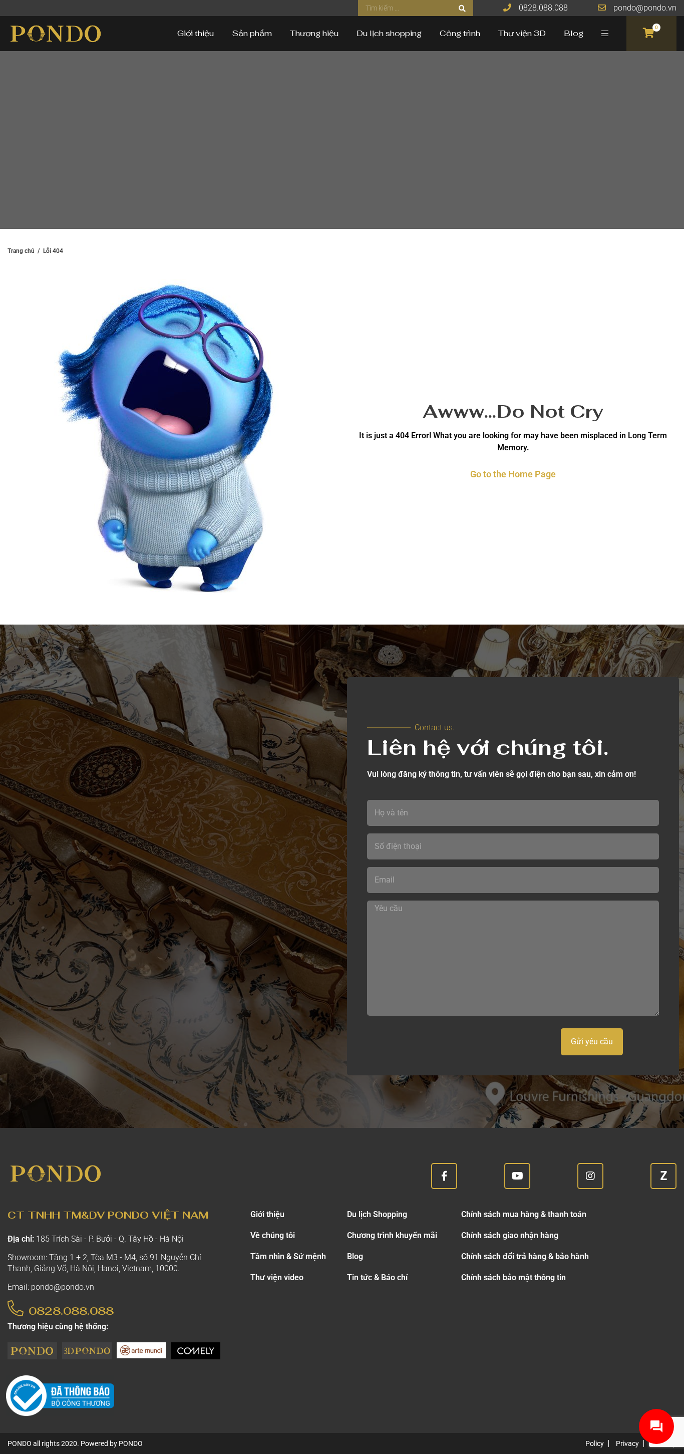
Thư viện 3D (522, 33)
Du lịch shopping (389, 33)
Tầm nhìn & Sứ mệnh (288, 1256)
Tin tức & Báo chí (377, 1277)
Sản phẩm (252, 33)
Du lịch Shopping (377, 1214)
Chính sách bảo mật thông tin (513, 1277)
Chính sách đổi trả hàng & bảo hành (525, 1256)
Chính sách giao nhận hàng (509, 1235)
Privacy (627, 1443)
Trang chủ (21, 250)
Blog (573, 33)
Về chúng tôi (272, 1235)
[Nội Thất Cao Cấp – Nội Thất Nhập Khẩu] (55, 33)
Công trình (460, 33)
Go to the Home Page (513, 474)
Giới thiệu (195, 33)
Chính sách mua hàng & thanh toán (523, 1214)
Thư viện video (276, 1277)
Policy (594, 1443)
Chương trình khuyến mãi (392, 1235)
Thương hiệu (314, 33)
